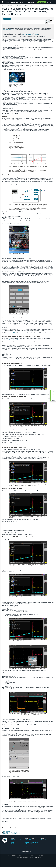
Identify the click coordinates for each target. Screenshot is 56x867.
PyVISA (14, 332)
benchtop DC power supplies (8, 29)
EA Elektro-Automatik (15, 844)
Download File (7, 18)
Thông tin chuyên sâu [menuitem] (29, 2)
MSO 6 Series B (6, 831)
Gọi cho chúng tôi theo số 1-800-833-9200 (21, 857)
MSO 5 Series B (6, 830)
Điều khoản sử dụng (34, 855)
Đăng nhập (50, 2)
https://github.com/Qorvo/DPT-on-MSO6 (30, 34)
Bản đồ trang (20, 855)
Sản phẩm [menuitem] (8, 2)
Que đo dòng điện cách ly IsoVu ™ (10, 832)
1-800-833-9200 (28, 839)
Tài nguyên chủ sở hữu (30, 844)
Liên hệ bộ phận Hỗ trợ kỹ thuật (31, 842)
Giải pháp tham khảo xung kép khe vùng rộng (12, 833)
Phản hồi (31, 857)
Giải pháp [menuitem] (13, 2)
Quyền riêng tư (26, 855)
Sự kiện (12, 843)
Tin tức (12, 842)
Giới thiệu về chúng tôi (16, 839)
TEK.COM (17, 815)
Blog (26, 846)
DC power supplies (39, 775)
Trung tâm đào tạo (29, 843)
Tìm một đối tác (44, 839)
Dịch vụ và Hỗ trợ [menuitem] (20, 2)
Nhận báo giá (41, 2)
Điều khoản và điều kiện (43, 855)
